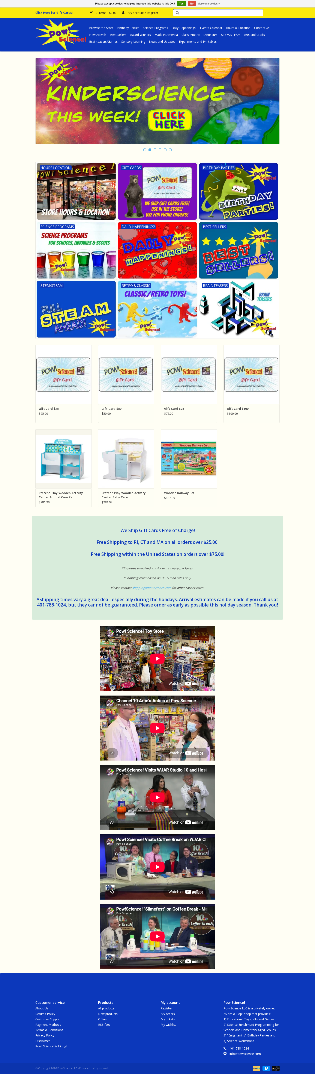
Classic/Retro (191, 35)
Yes (181, 3)
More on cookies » (209, 3)
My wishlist (168, 1025)
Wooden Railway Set (179, 493)
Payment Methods (48, 1025)
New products (108, 1014)
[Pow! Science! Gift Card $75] (189, 374)
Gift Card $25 (49, 409)
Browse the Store (101, 28)
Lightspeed (101, 1068)
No (192, 3)
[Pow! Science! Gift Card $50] (126, 374)
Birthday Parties (128, 28)
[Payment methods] (256, 1068)
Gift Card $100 (238, 409)
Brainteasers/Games (103, 41)
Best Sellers (118, 35)
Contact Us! (262, 28)
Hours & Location (238, 28)
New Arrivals (97, 35)
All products (106, 1008)
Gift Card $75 (174, 409)
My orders (168, 1014)
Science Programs (155, 28)
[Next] (271, 101)
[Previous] (44, 101)
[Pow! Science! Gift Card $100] (252, 374)
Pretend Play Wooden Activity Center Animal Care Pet (61, 495)
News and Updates (162, 41)
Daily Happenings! (184, 28)
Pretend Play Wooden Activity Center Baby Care (124, 495)
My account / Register (142, 13)
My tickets (168, 1019)
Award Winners (140, 35)
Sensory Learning (133, 41)
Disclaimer (42, 1041)
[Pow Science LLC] (61, 34)
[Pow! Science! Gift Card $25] (63, 374)
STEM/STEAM (230, 35)
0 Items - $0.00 (106, 13)
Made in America (166, 35)
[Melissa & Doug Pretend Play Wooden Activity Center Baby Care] (126, 458)
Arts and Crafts (254, 35)
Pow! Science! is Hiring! (51, 1046)
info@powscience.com (245, 1054)
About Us (41, 1008)
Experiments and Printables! (198, 41)
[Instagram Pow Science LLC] (173, 983)
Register (166, 1008)
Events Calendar (211, 28)
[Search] (177, 13)
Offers (102, 1019)
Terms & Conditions (49, 1030)
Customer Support (48, 1019)
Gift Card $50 (112, 409)
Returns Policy (45, 1014)
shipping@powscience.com (151, 588)
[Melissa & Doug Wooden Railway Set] (189, 458)
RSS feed (104, 1025)
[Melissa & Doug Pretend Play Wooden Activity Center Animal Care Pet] (63, 458)
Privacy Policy (44, 1035)
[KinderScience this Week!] (157, 101)
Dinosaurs (210, 35)
